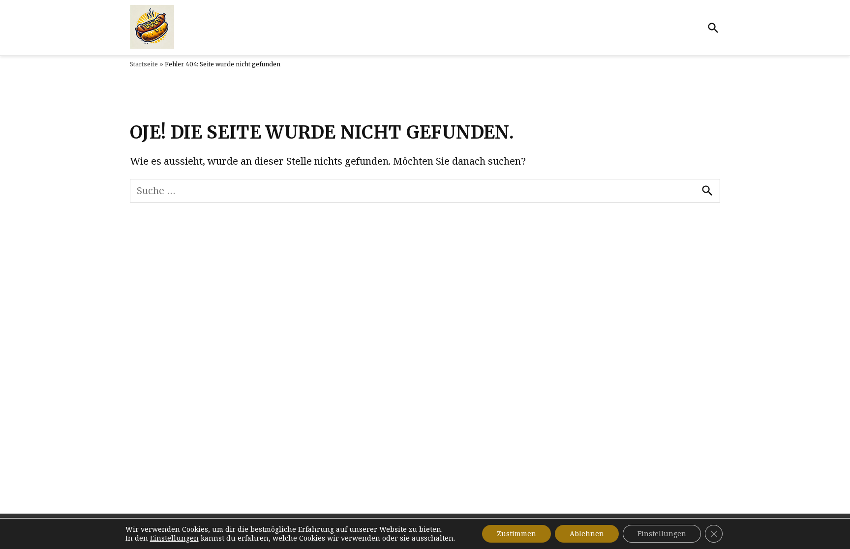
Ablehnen (587, 533)
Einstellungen (174, 538)
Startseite (144, 64)
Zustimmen (516, 533)
